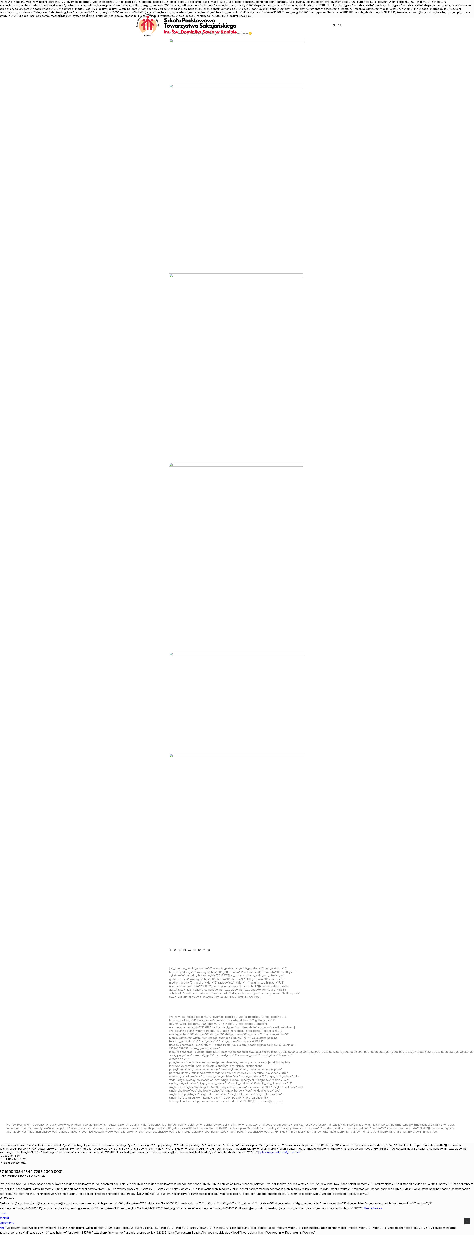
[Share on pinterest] (184, 950)
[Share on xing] (204, 950)
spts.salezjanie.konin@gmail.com (279, 1152)
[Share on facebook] (170, 950)
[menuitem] (334, 25)
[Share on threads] (180, 950)
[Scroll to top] (467, 1220)
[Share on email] (208, 950)
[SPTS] (188, 25)
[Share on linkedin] (189, 950)
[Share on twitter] (175, 950)
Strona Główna (373, 1208)
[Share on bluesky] (199, 950)
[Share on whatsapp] (194, 950)
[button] (334, 25)
